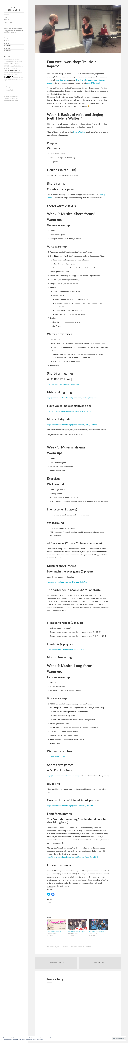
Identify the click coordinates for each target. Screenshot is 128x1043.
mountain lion (19, 66)
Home (6, 17)
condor (22, 59)
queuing (15, 77)
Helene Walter (79, 132)
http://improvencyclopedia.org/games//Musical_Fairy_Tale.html (72, 424)
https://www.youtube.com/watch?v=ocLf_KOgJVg (67, 582)
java (9, 65)
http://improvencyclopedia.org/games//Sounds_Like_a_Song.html (72, 857)
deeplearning (11, 61)
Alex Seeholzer (14, 8)
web (14, 81)
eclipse (17, 61)
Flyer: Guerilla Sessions (54, 931)
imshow (6, 65)
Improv (8, 45)
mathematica (7, 66)
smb (9, 79)
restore (21, 77)
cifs (19, 59)
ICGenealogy (12, 63)
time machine (20, 79)
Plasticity (20, 72)
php (17, 72)
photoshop (13, 72)
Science (8, 50)
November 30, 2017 (53, 947)
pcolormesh (7, 72)
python (8, 76)
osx (19, 71)
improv (19, 63)
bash (13, 60)
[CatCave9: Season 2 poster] (77, 924)
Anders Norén (14, 100)
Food (7, 43)
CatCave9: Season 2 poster (76, 931)
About (6, 20)
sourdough (13, 79)
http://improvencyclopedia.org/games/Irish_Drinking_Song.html (72, 398)
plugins (6, 74)
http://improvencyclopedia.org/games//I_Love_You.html (69, 411)
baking (10, 60)
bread (16, 60)
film (20, 61)
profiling (16, 74)
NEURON (14, 68)
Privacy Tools (9, 90)
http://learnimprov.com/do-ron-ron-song (63, 384)
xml (17, 81)
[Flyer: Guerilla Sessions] (56, 924)
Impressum (8, 22)
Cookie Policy (39, 1039)
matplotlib (13, 66)
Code (8, 41)
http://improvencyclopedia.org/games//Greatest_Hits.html (70, 805)
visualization (9, 81)
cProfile (6, 61)
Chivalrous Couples (57, 757)
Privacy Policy (10, 87)
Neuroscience (10, 70)
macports (18, 65)
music (6, 68)
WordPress (14, 98)
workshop (87, 947)
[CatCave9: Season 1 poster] (98, 924)
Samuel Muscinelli (93, 83)
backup (6, 60)
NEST (9, 68)
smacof (5, 79)
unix (5, 81)
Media (8, 48)
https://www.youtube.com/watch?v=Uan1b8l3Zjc (66, 649)
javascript (12, 65)
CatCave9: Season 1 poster (97, 931)
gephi (5, 63)
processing (10, 74)
